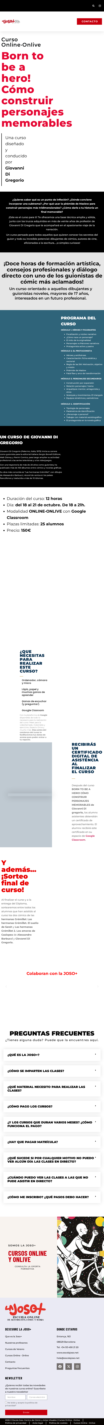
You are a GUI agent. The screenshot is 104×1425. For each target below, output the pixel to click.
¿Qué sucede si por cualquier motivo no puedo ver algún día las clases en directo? (50, 1159)
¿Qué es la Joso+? (23, 1055)
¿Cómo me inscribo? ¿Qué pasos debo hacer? (48, 1197)
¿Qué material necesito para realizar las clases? (46, 1088)
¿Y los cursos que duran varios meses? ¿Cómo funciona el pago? (49, 1124)
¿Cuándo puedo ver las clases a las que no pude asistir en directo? (47, 1179)
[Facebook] (60, 1366)
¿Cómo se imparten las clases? (35, 1071)
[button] (93, 6)
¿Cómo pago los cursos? (29, 1106)
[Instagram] (77, 1366)
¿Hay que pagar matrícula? (32, 1142)
